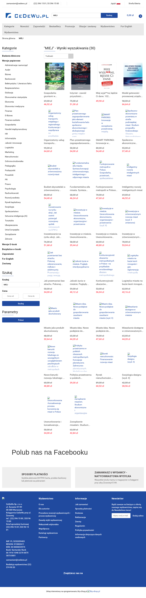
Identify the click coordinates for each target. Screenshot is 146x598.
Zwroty (78, 521)
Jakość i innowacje (13, 143)
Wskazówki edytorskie (49, 524)
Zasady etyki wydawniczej (50, 520)
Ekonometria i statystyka (16, 97)
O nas (41, 504)
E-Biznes (9, 115)
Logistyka (9, 147)
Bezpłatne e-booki (11, 249)
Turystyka (9, 220)
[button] (46, 499)
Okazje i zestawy (87, 26)
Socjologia (9, 207)
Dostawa (79, 513)
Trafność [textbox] (49, 56)
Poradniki (9, 175)
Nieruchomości (11, 157)
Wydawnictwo (108, 26)
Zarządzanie (10, 234)
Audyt (7, 70)
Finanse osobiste (12, 120)
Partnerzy (43, 537)
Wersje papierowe (11, 60)
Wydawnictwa (11, 32)
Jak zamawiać (81, 504)
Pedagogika (10, 166)
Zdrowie (8, 239)
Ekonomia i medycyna (14, 106)
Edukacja (9, 92)
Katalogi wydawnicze (48, 533)
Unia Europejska (12, 230)
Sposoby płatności (83, 509)
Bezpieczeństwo (12, 88)
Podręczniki (10, 170)
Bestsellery (55, 26)
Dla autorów (44, 509)
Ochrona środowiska (14, 161)
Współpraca (44, 529)
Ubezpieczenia (11, 225)
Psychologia (10, 189)
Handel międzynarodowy (16, 129)
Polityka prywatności (84, 530)
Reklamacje (80, 517)
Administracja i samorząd (16, 65)
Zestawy (6, 263)
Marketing (9, 152)
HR (6, 134)
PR (6, 179)
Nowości (24, 26)
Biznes (8, 74)
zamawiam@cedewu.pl (16, 560)
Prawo (8, 184)
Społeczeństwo (12, 211)
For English (126, 26)
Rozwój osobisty (12, 198)
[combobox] (58, 56)
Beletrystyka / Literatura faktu (18, 83)
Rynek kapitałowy (13, 202)
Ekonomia (9, 102)
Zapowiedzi (39, 26)
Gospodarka (10, 124)
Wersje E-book (9, 244)
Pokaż (21, 320)
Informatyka (10, 138)
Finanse (8, 111)
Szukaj (21, 303)
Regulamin (80, 526)
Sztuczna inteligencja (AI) (16, 216)
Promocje (70, 26)
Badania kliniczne (11, 56)
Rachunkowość (12, 193)
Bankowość (10, 79)
